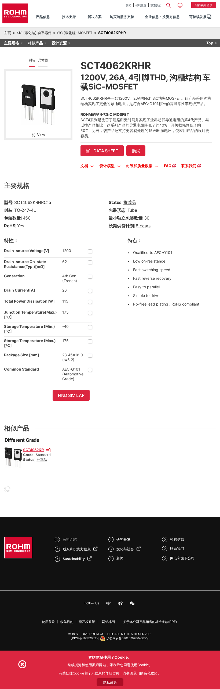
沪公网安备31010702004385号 (128, 638)
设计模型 (107, 165)
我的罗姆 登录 (203, 5)
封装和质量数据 (139, 165)
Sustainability (74, 559)
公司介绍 (70, 539)
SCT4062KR (33, 449)
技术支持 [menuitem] (69, 17)
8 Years (143, 225)
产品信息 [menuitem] (43, 17)
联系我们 (156, 5)
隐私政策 (110, 682)
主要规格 (11, 43)
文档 (84, 165)
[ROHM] (15, 13)
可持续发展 (198, 17)
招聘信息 (140, 5)
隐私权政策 (87, 622)
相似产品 (35, 43)
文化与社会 (125, 549)
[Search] (168, 4)
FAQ (168, 165)
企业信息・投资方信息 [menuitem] (162, 17)
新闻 (128, 5)
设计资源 (59, 43)
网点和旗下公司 (182, 558)
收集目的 (66, 622)
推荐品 (129, 202)
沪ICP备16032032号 (85, 638)
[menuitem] (198, 17)
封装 (32, 60)
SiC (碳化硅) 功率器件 (34, 33)
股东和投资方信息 (77, 549)
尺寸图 (42, 60)
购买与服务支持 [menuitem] (122, 17)
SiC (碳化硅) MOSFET (74, 33)
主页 (7, 33)
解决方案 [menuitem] (95, 17)
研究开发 (123, 539)
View (41, 134)
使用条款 (48, 622)
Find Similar (71, 395)
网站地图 (108, 622)
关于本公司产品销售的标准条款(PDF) (150, 622)
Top (209, 43)
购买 (136, 150)
